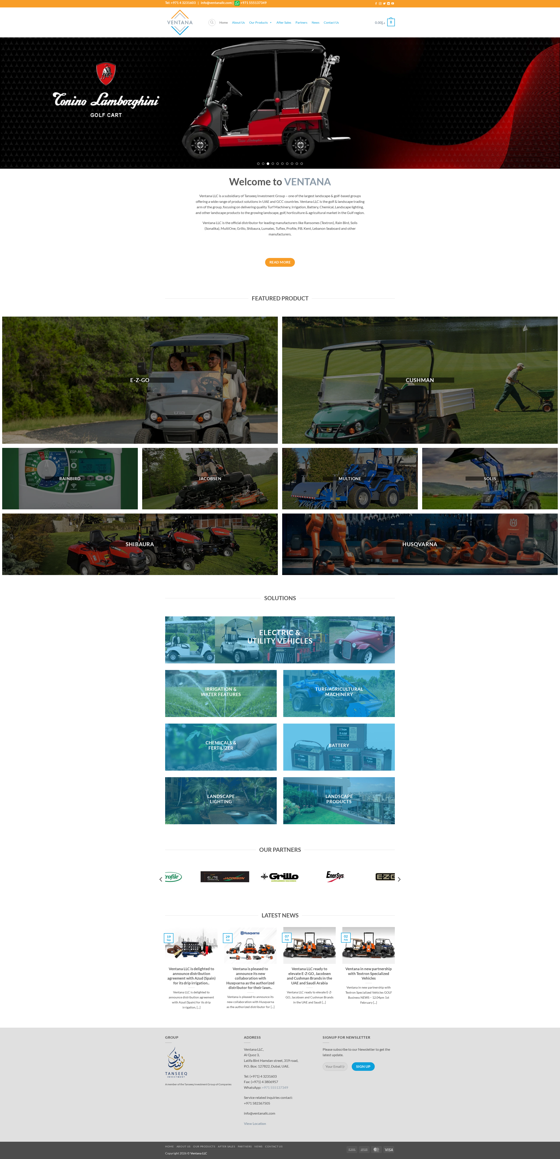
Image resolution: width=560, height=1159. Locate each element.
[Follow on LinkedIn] (388, 3)
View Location (255, 1123)
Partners (301, 22)
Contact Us (331, 22)
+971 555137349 (253, 3)
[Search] (211, 22)
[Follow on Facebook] (376, 3)
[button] (385, 22)
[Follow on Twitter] (384, 3)
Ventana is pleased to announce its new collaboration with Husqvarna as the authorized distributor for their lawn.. (250, 978)
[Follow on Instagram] (380, 3)
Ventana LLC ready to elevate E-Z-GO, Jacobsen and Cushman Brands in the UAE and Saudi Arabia (309, 976)
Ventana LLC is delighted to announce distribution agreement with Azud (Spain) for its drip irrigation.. (191, 976)
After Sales (283, 22)
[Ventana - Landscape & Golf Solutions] (183, 22)
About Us (238, 22)
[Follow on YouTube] (392, 3)
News (315, 22)
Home (223, 22)
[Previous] (17, 103)
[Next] (543, 103)
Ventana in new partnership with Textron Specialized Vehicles (368, 974)
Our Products (258, 22)
